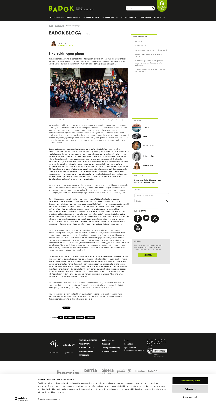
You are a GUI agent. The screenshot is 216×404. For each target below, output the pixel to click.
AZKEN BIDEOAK (86, 351)
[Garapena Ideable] (69, 345)
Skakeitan (146, 127)
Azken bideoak (110, 17)
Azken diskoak (128, 17)
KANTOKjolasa (162, 8)
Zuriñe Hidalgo (148, 156)
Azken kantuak (91, 17)
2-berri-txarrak (139, 180)
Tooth (145, 136)
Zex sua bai (139, 41)
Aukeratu (189, 389)
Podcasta (159, 17)
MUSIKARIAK (84, 344)
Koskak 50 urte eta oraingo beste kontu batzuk (151, 50)
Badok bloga (59, 26)
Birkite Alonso (65, 45)
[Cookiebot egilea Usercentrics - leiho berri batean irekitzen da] (21, 399)
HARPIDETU (147, 255)
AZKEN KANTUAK (86, 347)
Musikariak (72, 17)
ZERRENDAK (84, 355)
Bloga (158, 180)
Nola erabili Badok (110, 351)
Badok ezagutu (108, 340)
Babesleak (106, 344)
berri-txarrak (151, 180)
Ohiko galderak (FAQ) (111, 347)
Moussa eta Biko (140, 46)
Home (51, 26)
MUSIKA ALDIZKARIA (88, 340)
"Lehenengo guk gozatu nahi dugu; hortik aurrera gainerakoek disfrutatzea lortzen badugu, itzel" (149, 63)
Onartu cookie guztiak (190, 381)
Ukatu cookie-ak (190, 397)
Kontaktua (128, 344)
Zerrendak (145, 17)
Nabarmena (138, 182)
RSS (88, 33)
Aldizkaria (56, 17)
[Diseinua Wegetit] (54, 343)
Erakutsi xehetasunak (47, 399)
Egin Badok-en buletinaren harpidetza (134, 348)
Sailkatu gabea (149, 182)
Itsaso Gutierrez (148, 145)
